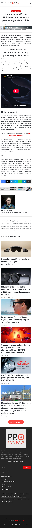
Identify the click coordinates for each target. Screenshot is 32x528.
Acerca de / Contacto (6, 476)
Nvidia (3, 499)
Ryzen (14, 499)
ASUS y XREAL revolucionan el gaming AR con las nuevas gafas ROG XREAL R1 (15, 377)
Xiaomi (10, 501)
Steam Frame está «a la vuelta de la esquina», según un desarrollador (15, 261)
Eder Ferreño (8, 24)
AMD (3, 493)
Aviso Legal (4, 479)
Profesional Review (19, 520)
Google (9, 496)
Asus (12, 493)
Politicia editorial (5, 489)
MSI (24, 496)
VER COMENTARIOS (16, 422)
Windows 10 (26, 499)
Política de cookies (5, 484)
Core (16, 493)
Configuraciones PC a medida (8, 481)
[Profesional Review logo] (11, 3)
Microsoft (19, 496)
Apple (7, 493)
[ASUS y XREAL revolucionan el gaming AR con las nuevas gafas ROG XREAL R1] (16, 373)
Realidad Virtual (18, 8)
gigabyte (4, 496)
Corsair (21, 493)
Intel (14, 496)
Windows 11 (4, 501)
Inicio (12, 8)
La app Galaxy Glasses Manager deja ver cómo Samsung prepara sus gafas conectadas (15, 319)
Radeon (8, 499)
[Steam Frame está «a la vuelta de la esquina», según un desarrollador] (16, 257)
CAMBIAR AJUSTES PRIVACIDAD (16, 461)
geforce (26, 493)
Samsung (19, 499)
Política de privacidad (6, 486)
